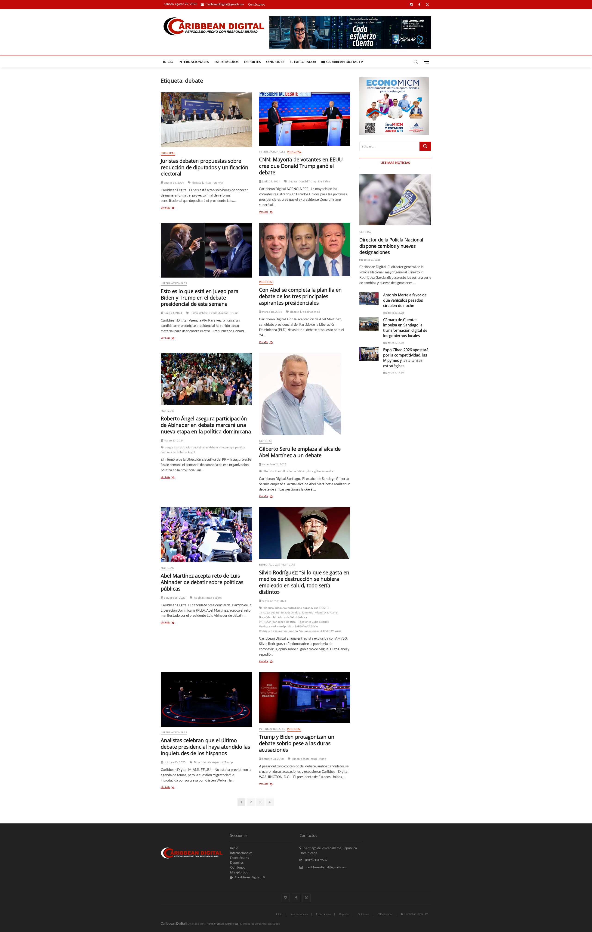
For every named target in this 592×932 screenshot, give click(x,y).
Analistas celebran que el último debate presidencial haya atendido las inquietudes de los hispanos (205, 747)
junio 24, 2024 (172, 313)
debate (196, 182)
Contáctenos (256, 4)
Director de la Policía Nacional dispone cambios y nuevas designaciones (391, 246)
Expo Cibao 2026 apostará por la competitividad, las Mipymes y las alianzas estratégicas (406, 357)
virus (338, 631)
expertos (217, 762)
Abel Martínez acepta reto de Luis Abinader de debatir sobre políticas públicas (202, 582)
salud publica (285, 626)
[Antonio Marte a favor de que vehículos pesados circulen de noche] (369, 298)
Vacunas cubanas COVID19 (316, 631)
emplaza (307, 471)
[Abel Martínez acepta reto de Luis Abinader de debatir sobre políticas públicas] (206, 534)
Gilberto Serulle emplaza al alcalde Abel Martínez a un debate (300, 452)
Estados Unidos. (219, 313)
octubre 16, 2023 (174, 597)
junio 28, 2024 (271, 181)
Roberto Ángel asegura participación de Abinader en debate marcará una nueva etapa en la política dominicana (206, 425)
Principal (168, 153)
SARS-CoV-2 (302, 626)
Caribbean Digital (173, 923)
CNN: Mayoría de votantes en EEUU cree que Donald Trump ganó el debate (301, 166)
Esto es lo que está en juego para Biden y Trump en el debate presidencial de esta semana (199, 297)
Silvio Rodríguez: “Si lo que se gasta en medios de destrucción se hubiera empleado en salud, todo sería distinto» (304, 582)
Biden (194, 313)
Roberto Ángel (186, 452)
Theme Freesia (214, 923)
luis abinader (308, 311)
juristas (206, 182)
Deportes (252, 62)
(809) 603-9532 (316, 860)
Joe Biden (324, 181)
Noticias (167, 410)
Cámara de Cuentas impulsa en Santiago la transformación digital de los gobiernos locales (405, 327)
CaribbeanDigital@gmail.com (224, 4)
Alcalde (287, 471)
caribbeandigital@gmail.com (326, 867)
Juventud (308, 612)
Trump (234, 313)
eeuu (314, 758)
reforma (218, 182)
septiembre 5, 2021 (274, 601)
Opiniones (275, 62)
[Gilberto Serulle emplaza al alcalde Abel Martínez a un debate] (304, 394)
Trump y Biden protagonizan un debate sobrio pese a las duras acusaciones (296, 743)
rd (318, 311)
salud (272, 626)
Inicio (168, 62)
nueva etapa (226, 447)
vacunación (291, 631)
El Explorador (303, 62)
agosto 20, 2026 (395, 342)
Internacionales (194, 62)
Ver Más (171, 208)
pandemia (279, 621)
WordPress (231, 923)
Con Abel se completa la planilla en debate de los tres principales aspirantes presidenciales (300, 296)
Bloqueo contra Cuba (288, 608)
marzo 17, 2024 (173, 440)
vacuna (277, 631)
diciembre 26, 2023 (274, 464)
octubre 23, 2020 (174, 762)
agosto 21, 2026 (371, 259)
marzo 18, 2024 (272, 311)
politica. (291, 621)
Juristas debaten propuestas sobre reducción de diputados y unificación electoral (204, 167)
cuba (266, 612)
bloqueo (268, 608)
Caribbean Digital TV (344, 62)
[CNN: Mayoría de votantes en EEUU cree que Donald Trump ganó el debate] (304, 119)
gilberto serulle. (324, 471)
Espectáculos (226, 62)
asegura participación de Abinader (186, 447)
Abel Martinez (272, 471)
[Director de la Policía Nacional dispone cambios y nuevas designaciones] (395, 199)
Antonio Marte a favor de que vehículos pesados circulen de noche (405, 300)
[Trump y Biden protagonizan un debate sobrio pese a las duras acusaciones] (304, 697)
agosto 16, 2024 (173, 182)
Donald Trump (308, 181)
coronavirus (310, 608)
